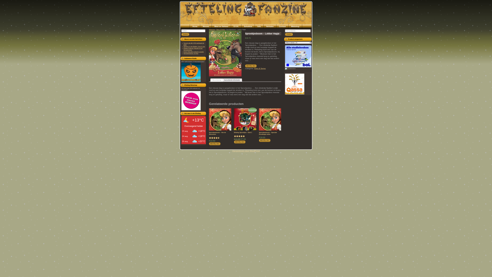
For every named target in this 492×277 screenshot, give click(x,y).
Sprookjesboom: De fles (190, 53)
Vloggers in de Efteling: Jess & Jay (194, 46)
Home (194, 26)
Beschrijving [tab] (217, 80)
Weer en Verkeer (221, 26)
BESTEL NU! (250, 66)
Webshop (295, 26)
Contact (282, 26)
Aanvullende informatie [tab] (232, 80)
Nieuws (206, 26)
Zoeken (289, 34)
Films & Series (220, 29)
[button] (238, 33)
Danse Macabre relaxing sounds (193, 52)
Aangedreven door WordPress (246, 151)
